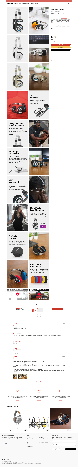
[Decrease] (52, 41)
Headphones (16, 3)
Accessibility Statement (30, 463)
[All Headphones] (17, 418)
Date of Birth (54, 447)
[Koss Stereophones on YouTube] (8, 459)
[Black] (52, 37)
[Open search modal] (66, 4)
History (29, 3)
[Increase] (54, 41)
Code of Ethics (25, 463)
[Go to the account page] (68, 4)
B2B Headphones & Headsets (31, 438)
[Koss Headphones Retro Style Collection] (60, 418)
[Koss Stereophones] (10, 3)
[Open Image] (17, 20)
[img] (15, 323)
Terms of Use (7, 463)
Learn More (52, 26)
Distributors (28, 442)
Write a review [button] (57, 309)
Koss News (32, 3)
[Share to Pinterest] (52, 67)
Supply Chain (17, 463)
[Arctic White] (54, 37)
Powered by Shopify (4, 464)
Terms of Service (41, 443)
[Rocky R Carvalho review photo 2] (20, 376)
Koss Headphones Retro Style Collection (57, 430)
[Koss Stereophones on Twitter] (3, 459)
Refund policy (41, 441)
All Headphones (10, 430)
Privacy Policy (3, 463)
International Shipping (30, 446)
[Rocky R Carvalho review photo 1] (15, 376)
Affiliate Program (29, 437)
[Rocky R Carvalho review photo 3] (24, 376)
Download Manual (53, 60)
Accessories (25, 3)
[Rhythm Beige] (56, 37)
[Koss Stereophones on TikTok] (7, 459)
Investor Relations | (21, 463)
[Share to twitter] (53, 67)
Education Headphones (30, 443)
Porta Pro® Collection (32, 430)
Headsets (20, 3)
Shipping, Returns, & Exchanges (43, 442)
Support (36, 3)
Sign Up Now (60, 400)
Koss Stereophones (8, 461)
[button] (53, 29)
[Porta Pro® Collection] (39, 418)
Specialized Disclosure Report (37, 463)
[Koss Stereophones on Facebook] (2, 459)
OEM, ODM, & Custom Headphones (44, 438)
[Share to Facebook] (55, 67)
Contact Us (28, 441)
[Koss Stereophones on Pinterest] (4, 459)
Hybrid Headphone (64, 18)
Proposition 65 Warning (12, 463)
